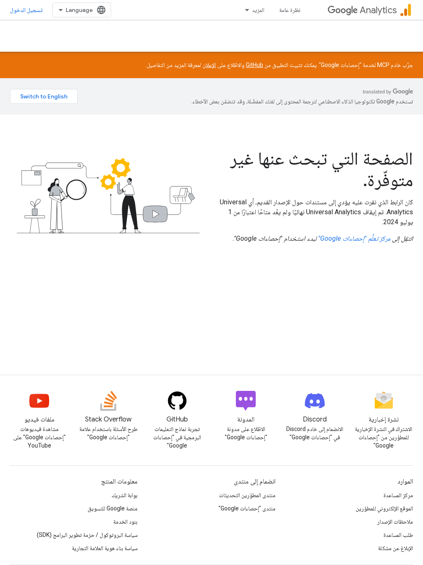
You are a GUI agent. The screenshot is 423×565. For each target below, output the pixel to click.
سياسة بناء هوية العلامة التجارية (105, 548)
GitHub (254, 65)
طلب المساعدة (398, 534)
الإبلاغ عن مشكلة (395, 548)
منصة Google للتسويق (113, 508)
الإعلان (209, 65)
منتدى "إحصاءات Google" (247, 508)
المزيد (258, 10)
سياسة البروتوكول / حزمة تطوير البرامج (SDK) (87, 534)
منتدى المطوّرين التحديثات (247, 495)
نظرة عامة (289, 10)
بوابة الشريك (125, 495)
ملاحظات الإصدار (395, 521)
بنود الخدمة (125, 521)
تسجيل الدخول (26, 10)
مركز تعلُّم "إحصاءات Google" (354, 238)
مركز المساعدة (398, 495)
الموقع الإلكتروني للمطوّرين (384, 508)
